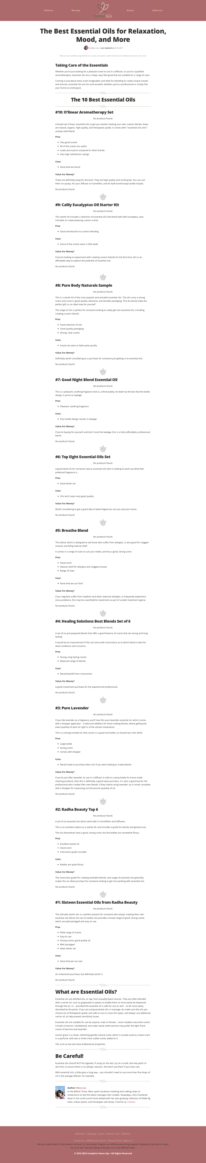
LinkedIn (131, 1101)
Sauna (101, 1133)
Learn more (142, 56)
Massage (76, 10)
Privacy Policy (114, 1140)
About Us (127, 1140)
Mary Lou (81, 1087)
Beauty (130, 10)
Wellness (48, 10)
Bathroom (157, 10)
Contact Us (79, 1140)
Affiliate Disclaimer (96, 1140)
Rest (117, 1133)
